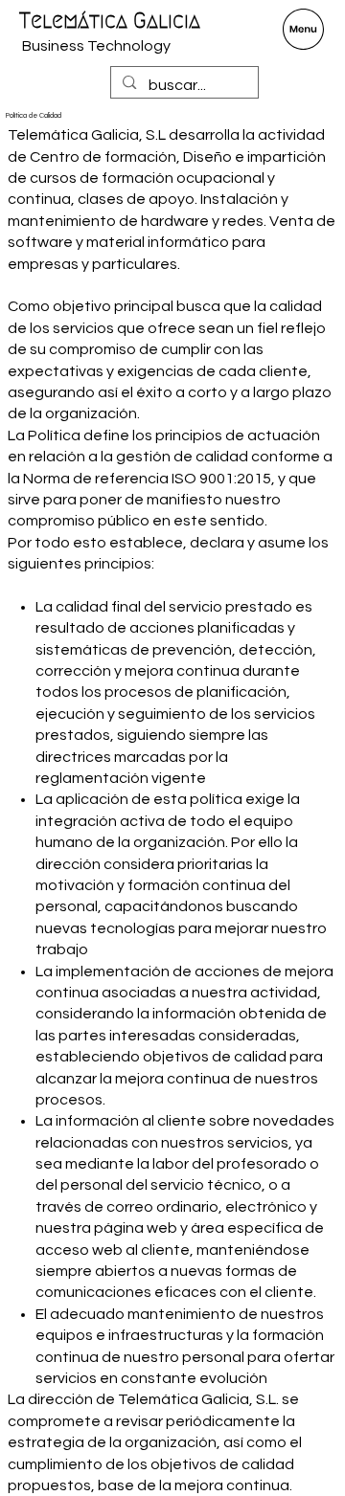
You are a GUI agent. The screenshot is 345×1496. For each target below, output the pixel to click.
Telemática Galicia (109, 21)
